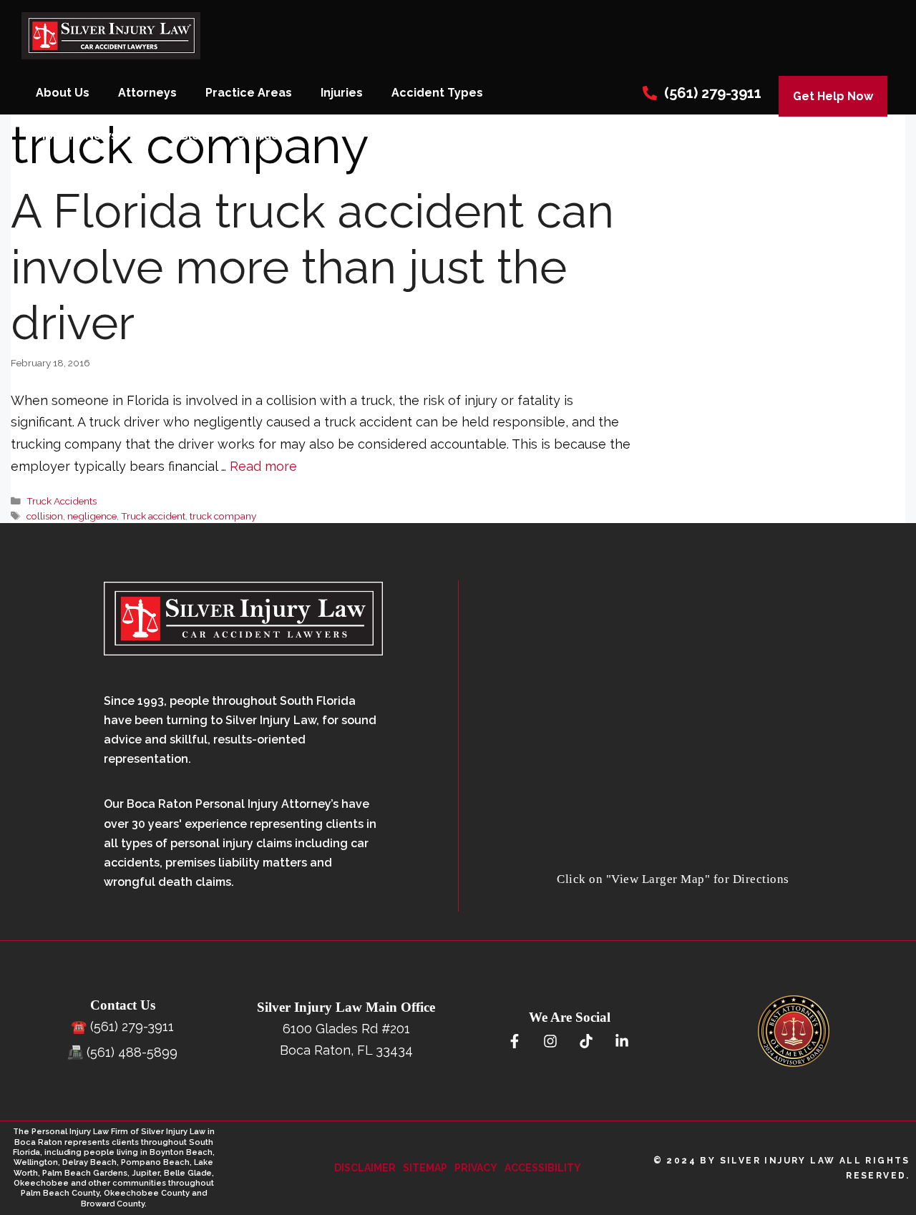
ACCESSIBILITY (543, 1167)
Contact (259, 135)
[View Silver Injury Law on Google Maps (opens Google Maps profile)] (673, 859)
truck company (223, 516)
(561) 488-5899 (132, 1052)
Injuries (342, 92)
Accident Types (437, 92)
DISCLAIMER (365, 1167)
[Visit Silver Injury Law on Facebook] (514, 1041)
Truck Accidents (61, 501)
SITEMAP (425, 1167)
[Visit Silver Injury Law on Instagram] (550, 1041)
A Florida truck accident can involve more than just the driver (312, 267)
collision (44, 516)
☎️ (79, 1026)
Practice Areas (248, 92)
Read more (263, 466)
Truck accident (153, 516)
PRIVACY (475, 1167)
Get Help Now (833, 96)
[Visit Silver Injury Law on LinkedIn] (621, 1041)
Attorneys (147, 92)
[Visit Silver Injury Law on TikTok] (586, 1041)
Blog (194, 135)
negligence (92, 516)
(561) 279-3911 (712, 93)
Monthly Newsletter (94, 135)
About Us (62, 92)
